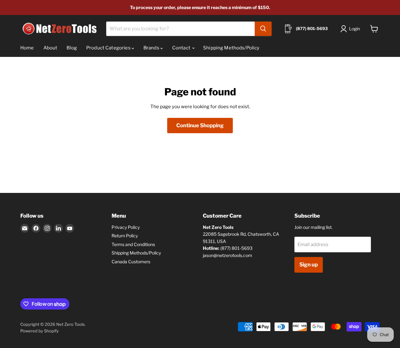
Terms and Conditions (133, 244)
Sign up (308, 264)
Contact (181, 48)
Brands (151, 48)
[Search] (263, 29)
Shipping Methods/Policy (231, 48)
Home (27, 48)
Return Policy (125, 235)
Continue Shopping (200, 125)
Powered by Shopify (39, 330)
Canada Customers (131, 261)
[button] (351, 29)
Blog (72, 48)
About (50, 48)
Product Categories (109, 48)
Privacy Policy (126, 227)
